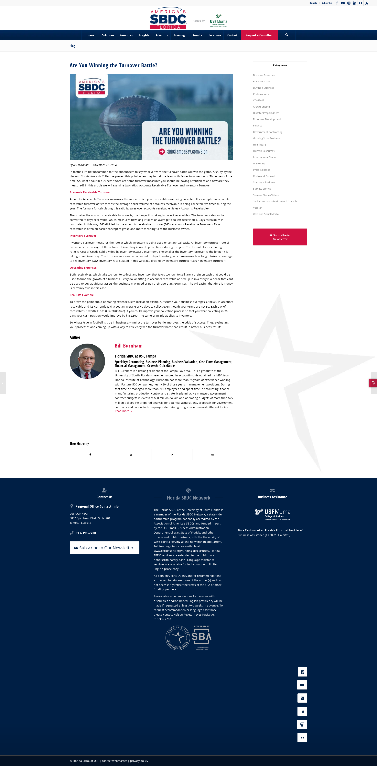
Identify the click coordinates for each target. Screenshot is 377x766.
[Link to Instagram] (349, 3)
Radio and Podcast (264, 176)
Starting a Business (264, 182)
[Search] (287, 35)
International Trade (264, 157)
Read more (122, 411)
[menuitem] (313, 3)
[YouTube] (302, 684)
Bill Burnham (129, 345)
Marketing (259, 163)
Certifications (261, 94)
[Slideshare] (302, 724)
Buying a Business (263, 87)
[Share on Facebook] (90, 454)
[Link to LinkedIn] (355, 3)
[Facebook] (302, 672)
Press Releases (261, 169)
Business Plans (261, 81)
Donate (313, 2)
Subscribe (327, 2)
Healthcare (259, 144)
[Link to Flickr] (360, 3)
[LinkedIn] (302, 711)
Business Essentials (264, 75)
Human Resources (264, 151)
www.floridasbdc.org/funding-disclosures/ (181, 551)
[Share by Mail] (212, 454)
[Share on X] (131, 454)
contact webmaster (114, 761)
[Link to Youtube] (343, 3)
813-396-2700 (86, 533)
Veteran (257, 207)
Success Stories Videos (266, 195)
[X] (302, 698)
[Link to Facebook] (337, 3)
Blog (72, 46)
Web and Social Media (266, 214)
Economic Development (267, 119)
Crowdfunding (261, 106)
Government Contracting (267, 132)
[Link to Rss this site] (367, 3)
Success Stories (262, 188)
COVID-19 (258, 100)
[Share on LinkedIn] (172, 454)
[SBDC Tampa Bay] (188, 18)
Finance (257, 125)
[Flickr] (302, 737)
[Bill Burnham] (87, 361)
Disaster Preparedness (266, 113)
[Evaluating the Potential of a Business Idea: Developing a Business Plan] (374, 383)
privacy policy (139, 761)
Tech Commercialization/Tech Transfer (275, 201)
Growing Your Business (266, 138)
